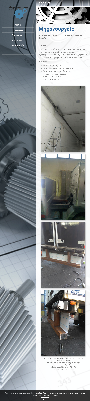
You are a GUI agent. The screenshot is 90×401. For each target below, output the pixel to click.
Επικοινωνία (18, 45)
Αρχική (18, 25)
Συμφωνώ (45, 399)
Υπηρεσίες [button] (17, 35)
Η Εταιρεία (18, 30)
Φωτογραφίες (18, 40)
